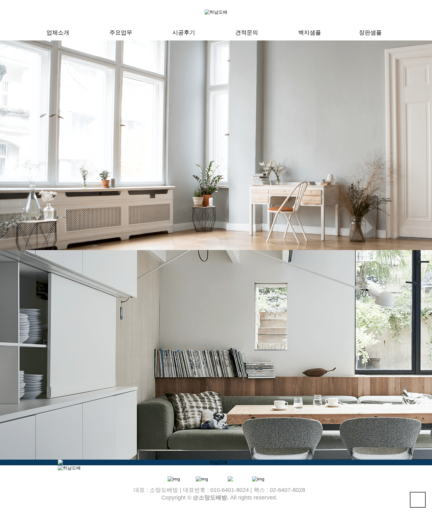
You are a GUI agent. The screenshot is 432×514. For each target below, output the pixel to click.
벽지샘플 (309, 32)
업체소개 (57, 32)
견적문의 (246, 32)
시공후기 (183, 32)
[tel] (174, 478)
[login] (258, 478)
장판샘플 (370, 32)
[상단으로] (418, 500)
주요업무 (120, 32)
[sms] (202, 478)
